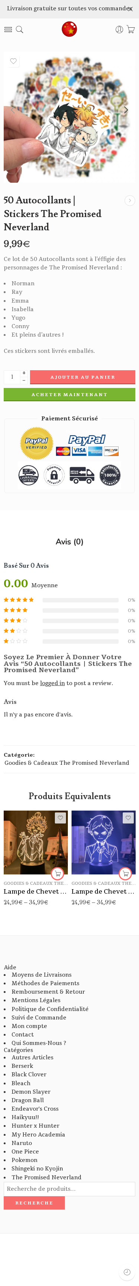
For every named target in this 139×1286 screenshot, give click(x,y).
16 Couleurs (24, 863)
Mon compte (29, 1026)
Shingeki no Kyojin (37, 1168)
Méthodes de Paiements (45, 983)
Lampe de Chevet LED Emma (36, 891)
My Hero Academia (38, 1134)
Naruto (21, 1143)
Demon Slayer (30, 1092)
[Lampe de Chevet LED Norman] (130, 200)
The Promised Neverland (46, 1177)
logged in (52, 683)
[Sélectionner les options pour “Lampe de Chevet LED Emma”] (57, 873)
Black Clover (28, 1074)
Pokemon (24, 1160)
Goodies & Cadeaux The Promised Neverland (66, 763)
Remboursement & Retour (48, 992)
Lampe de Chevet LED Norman (104, 891)
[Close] (130, 9)
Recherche (34, 1203)
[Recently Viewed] (127, 1272)
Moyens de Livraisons (41, 975)
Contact (22, 1034)
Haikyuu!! (25, 1117)
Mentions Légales (35, 1000)
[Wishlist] (13, 61)
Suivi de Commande (38, 1017)
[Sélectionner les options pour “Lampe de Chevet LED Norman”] (125, 873)
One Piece (25, 1151)
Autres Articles (32, 1057)
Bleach (20, 1083)
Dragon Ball (27, 1100)
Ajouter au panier (82, 377)
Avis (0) (70, 542)
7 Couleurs (24, 852)
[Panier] (130, 30)
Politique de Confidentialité (50, 1009)
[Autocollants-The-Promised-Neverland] (69, 117)
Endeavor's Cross (35, 1109)
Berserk (22, 1066)
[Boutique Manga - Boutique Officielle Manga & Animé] (69, 29)
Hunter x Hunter (35, 1125)
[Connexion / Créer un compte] (119, 29)
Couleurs (14, 842)
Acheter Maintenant (70, 395)
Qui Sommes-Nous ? (38, 1043)
